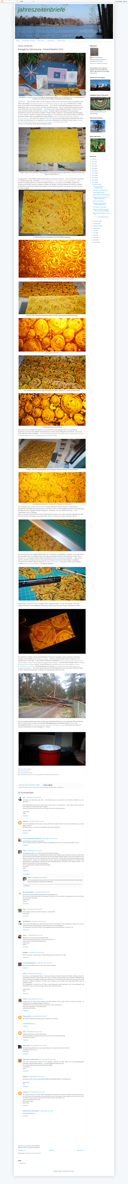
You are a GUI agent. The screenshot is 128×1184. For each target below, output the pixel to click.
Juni (94, 233)
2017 (93, 173)
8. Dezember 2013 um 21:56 (39, 1016)
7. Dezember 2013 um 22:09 (36, 952)
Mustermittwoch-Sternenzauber (101, 195)
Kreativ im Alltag (44, 787)
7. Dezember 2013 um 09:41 (33, 797)
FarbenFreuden (36, 787)
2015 (93, 177)
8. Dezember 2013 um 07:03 (44, 963)
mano (24, 909)
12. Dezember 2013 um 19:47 (36, 1076)
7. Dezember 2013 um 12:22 (36, 821)
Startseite (51, 1150)
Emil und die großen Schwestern (32, 838)
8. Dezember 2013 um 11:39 (34, 973)
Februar (95, 242)
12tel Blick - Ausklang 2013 (100, 190)
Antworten (25, 816)
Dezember (96, 184)
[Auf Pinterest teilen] (51, 785)
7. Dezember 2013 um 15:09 (34, 850)
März (94, 240)
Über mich (41, 40)
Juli (94, 230)
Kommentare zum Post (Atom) (33, 1153)
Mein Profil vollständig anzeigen (98, 63)
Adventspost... (22, 101)
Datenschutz (61, 40)
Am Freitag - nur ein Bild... (100, 207)
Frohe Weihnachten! (98, 192)
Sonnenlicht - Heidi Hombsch (31, 1059)
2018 (93, 170)
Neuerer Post (22, 1150)
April (94, 237)
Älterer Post (80, 1150)
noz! (24, 797)
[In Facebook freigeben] (50, 785)
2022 (93, 161)
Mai (94, 235)
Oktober (95, 223)
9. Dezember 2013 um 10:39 (34, 1031)
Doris (24, 973)
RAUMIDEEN (26, 921)
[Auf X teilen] (48, 785)
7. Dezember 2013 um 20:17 (38, 921)
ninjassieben (26, 1045)
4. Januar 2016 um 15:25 (46, 1111)
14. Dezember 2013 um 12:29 (37, 1092)
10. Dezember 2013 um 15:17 (39, 1045)
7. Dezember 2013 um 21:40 (35, 935)
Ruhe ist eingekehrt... (98, 201)
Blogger (72, 1171)
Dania (24, 850)
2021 (93, 163)
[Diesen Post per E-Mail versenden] (44, 785)
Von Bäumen (60, 787)
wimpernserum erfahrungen (31, 1111)
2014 (93, 180)
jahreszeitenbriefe (41, 9)
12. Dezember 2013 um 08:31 (48, 1059)
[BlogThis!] (46, 785)
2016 (93, 175)
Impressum (50, 40)
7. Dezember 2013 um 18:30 (34, 909)
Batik (30, 787)
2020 (93, 166)
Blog (17, 40)
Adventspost (25, 787)
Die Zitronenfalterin (28, 892)
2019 (93, 168)
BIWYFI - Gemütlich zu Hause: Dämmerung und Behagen (101, 210)
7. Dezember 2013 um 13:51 (49, 838)
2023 (93, 159)
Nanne (24, 935)
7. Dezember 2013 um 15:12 (39, 877)
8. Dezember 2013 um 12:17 (35, 999)
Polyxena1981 (27, 1016)
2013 (93, 182)
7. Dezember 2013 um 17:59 (42, 892)
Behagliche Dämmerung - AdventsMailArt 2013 (100, 204)
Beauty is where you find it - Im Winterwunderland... (101, 198)
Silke (24, 1031)
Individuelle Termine (28, 40)
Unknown (25, 1092)
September (96, 226)
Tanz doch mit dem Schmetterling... (98, 187)
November (96, 221)
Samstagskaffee (52, 787)
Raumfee (25, 821)
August (95, 228)
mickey (25, 999)
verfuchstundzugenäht (29, 963)
